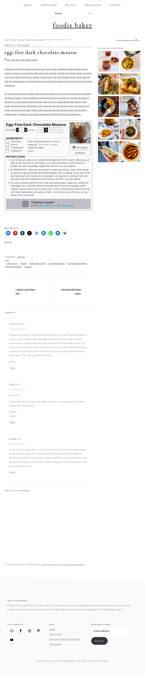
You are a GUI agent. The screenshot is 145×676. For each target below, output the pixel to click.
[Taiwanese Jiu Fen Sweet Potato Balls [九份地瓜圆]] (108, 107)
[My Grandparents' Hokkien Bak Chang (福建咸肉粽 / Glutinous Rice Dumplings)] (108, 84)
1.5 (50, 130)
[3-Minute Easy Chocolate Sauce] (130, 107)
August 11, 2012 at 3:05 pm (17, 329)
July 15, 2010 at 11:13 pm (17, 389)
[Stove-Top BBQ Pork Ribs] (130, 152)
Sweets (20, 39)
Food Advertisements (124, 40)
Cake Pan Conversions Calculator (65, 639)
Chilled (25, 45)
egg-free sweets (57, 263)
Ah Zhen (13, 438)
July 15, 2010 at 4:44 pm (17, 444)
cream (23, 263)
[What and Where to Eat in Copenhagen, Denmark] (108, 152)
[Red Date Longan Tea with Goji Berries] (108, 62)
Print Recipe (81, 147)
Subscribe (99, 640)
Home (7, 39)
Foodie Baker (72, 25)
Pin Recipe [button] (80, 152)
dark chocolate (38, 263)
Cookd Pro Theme (97, 661)
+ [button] (25, 129)
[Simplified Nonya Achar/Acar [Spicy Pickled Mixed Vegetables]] (108, 130)
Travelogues (55, 644)
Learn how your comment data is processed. (63, 564)
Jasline (12, 384)
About (52, 629)
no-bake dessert (13, 267)
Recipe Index (55, 634)
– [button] (17, 129)
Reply (12, 367)
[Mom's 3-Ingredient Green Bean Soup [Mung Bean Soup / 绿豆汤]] (130, 130)
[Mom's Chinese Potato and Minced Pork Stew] (130, 62)
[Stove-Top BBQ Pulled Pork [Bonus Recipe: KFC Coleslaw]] (130, 84)
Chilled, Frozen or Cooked (34, 39)
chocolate (12, 263)
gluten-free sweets (77, 263)
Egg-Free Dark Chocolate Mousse (41, 52)
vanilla (31, 150)
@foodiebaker (47, 205)
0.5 (40, 130)
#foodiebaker (67, 205)
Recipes (13, 39)
